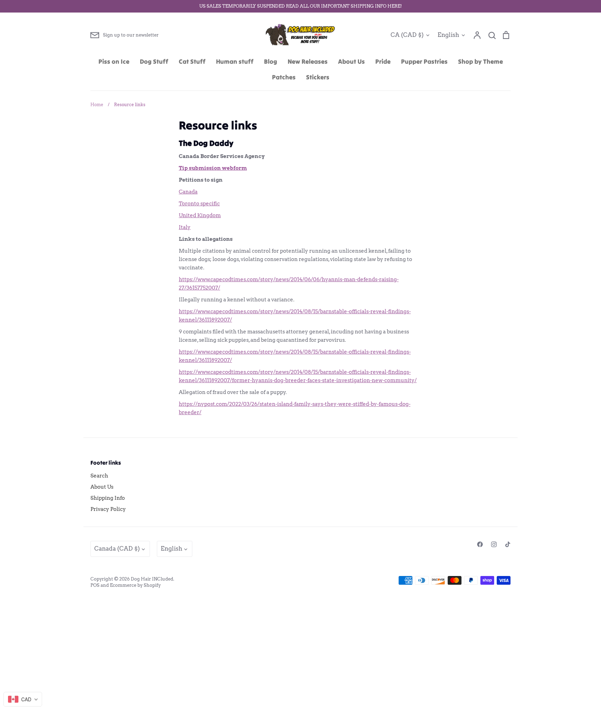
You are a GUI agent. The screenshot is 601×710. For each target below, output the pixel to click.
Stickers (317, 77)
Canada (188, 192)
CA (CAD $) (407, 34)
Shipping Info (107, 498)
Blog (270, 61)
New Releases (308, 61)
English (448, 34)
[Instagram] (494, 544)
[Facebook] (480, 544)
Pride (383, 61)
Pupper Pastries (424, 61)
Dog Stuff (154, 61)
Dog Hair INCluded (152, 579)
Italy (185, 227)
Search (99, 476)
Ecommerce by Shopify (135, 585)
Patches (284, 77)
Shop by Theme (480, 61)
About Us (351, 61)
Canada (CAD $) (117, 548)
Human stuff (235, 61)
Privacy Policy (108, 509)
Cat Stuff (192, 61)
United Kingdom (200, 215)
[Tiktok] (508, 544)
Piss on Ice (113, 61)
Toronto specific (199, 203)
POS (94, 585)
